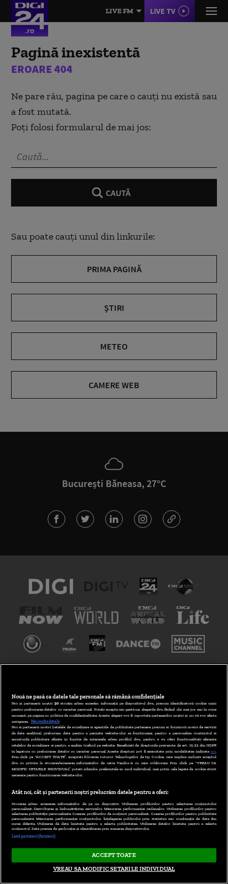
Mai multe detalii (45, 721)
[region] (114, 774)
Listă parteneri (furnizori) (34, 836)
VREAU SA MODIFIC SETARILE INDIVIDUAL (114, 868)
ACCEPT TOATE (114, 855)
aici (213, 751)
